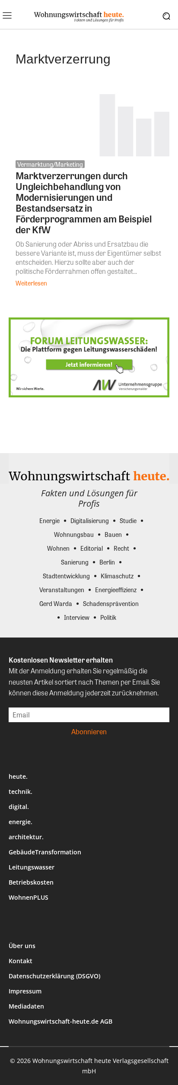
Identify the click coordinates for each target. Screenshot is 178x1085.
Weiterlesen (31, 283)
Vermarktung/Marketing (50, 164)
